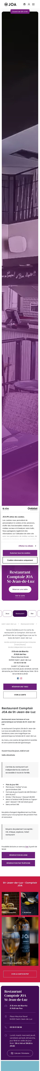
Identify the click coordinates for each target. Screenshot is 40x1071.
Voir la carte (20, 596)
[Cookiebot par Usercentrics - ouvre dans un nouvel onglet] (28, 509)
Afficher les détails (26, 546)
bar (27, 847)
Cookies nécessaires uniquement (20, 560)
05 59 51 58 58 (20, 662)
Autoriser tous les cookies (20, 553)
